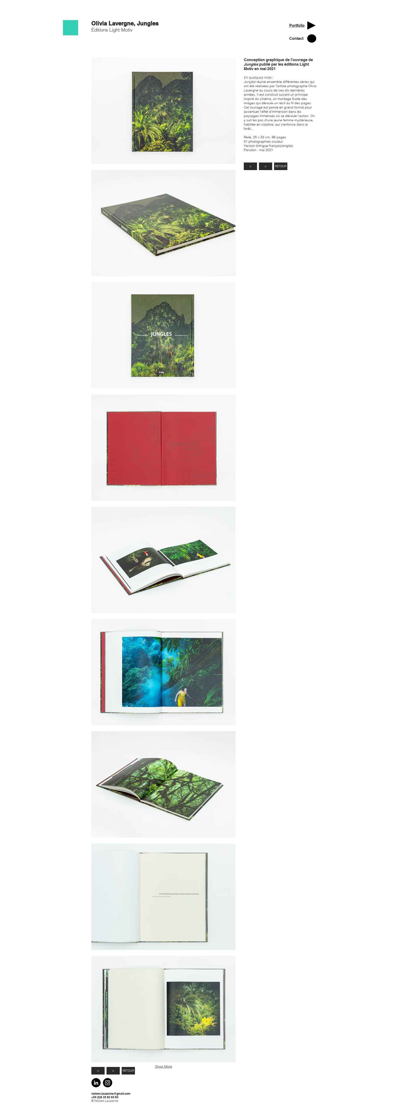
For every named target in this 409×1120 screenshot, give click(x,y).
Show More (163, 1066)
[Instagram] (107, 1082)
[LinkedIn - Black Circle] (96, 1082)
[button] (163, 111)
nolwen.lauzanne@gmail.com (110, 1093)
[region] (70, 27)
